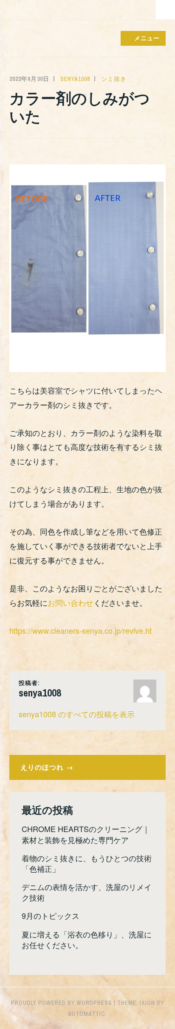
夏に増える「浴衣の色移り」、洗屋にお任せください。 (87, 939)
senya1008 (75, 79)
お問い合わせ (70, 602)
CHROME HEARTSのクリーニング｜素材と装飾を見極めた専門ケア (86, 834)
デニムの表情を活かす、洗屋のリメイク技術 (87, 892)
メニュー (147, 37)
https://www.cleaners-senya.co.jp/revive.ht (80, 630)
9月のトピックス (50, 915)
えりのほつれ (42, 767)
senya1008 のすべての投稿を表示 (77, 713)
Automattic (86, 1014)
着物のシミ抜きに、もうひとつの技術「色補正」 (87, 863)
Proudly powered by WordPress (61, 1003)
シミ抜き (114, 79)
